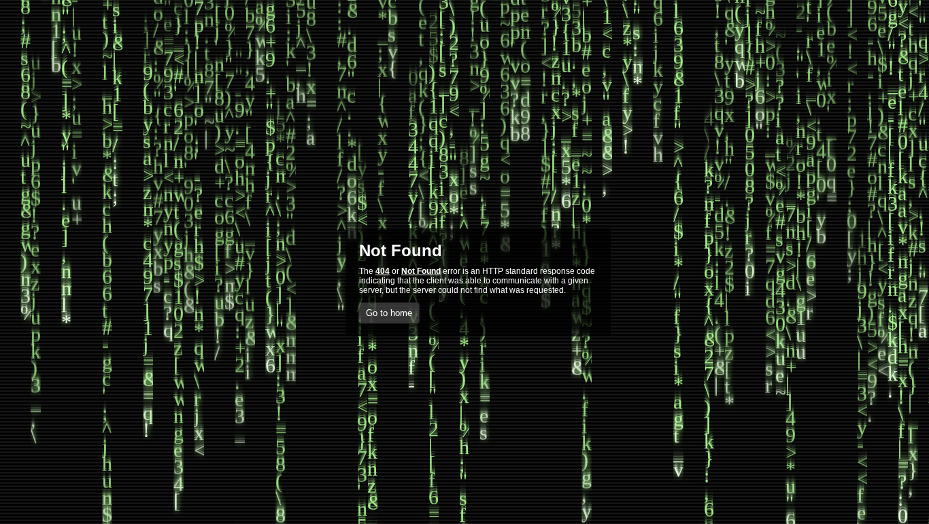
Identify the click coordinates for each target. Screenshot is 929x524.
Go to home (389, 313)
